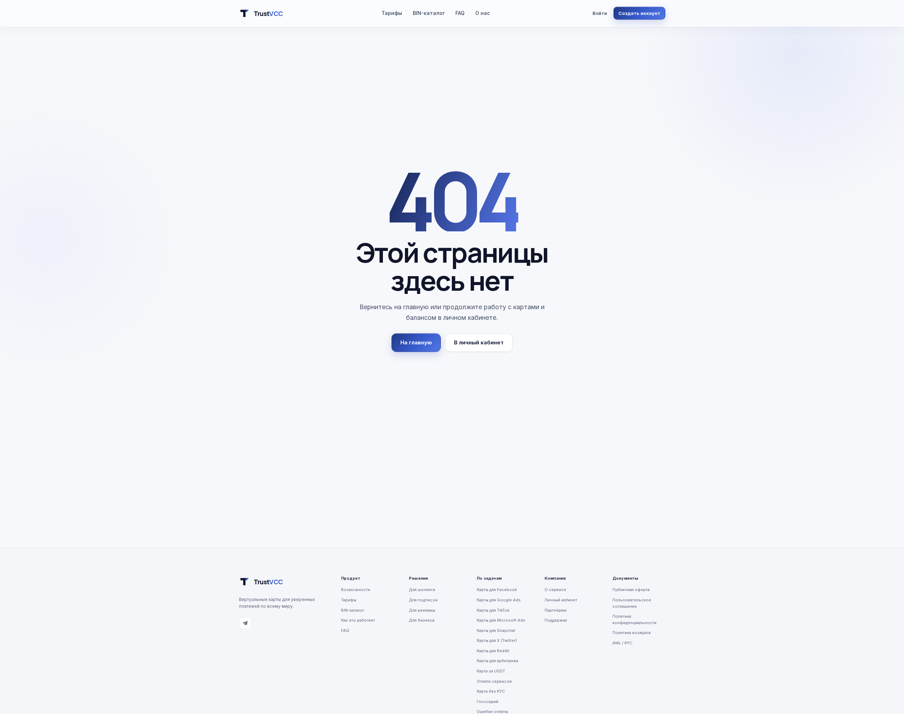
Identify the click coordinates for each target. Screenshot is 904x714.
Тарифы (391, 13)
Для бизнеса (421, 620)
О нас (482, 13)
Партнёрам (556, 610)
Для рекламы (422, 610)
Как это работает (358, 620)
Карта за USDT (491, 671)
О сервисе (555, 589)
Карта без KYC (491, 691)
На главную (416, 342)
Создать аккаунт (639, 13)
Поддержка (556, 620)
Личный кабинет (561, 599)
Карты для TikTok (493, 610)
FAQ (460, 13)
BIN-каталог (429, 13)
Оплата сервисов (494, 681)
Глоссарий (487, 701)
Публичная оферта (631, 589)
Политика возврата (631, 632)
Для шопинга (422, 589)
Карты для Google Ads (499, 599)
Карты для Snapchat (496, 630)
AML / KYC (622, 642)
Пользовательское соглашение (631, 603)
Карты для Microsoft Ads (501, 620)
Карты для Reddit (493, 650)
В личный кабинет (479, 342)
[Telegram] (245, 623)
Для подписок (423, 599)
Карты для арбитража (497, 660)
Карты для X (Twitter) (497, 640)
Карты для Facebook (497, 589)
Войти (599, 13)
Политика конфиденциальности (634, 619)
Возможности (355, 589)
